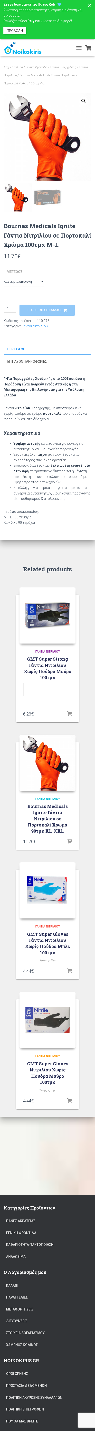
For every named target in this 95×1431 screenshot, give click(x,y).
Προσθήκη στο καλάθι (44, 310)
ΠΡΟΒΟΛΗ (15, 31)
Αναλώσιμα (16, 1257)
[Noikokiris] (24, 48)
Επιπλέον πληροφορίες (27, 361)
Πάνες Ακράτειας (20, 1221)
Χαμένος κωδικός (22, 1345)
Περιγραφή (16, 349)
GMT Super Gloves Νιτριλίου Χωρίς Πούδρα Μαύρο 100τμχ (47, 1073)
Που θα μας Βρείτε (22, 1421)
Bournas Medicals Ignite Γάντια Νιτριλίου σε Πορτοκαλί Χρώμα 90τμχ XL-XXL (48, 818)
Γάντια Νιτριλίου (35, 326)
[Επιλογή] (69, 713)
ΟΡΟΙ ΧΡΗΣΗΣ (17, 1374)
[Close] (89, 5)
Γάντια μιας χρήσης (63, 67)
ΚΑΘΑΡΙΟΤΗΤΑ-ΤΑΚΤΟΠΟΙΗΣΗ (30, 1245)
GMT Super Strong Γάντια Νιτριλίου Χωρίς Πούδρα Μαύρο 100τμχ (47, 668)
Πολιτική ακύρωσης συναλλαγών (34, 1398)
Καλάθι (12, 1286)
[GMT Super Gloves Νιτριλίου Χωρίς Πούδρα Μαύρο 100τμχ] (47, 1020)
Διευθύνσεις (16, 1321)
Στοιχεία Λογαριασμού (25, 1333)
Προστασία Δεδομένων (26, 1386)
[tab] (47, 349)
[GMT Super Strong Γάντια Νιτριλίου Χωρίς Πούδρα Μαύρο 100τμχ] (47, 615)
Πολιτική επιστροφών (25, 1409)
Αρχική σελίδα (13, 67)
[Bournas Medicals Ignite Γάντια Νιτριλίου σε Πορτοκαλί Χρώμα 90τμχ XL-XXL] (47, 763)
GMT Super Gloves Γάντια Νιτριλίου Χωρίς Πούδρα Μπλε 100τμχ (47, 943)
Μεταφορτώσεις (19, 1309)
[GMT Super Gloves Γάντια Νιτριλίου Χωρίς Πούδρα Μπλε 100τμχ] (47, 890)
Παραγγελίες (17, 1297)
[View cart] (88, 47)
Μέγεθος (14, 272)
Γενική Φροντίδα (36, 67)
